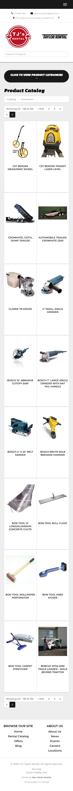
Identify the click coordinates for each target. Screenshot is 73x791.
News (55, 736)
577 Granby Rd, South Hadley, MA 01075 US (34, 18)
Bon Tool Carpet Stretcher (20, 667)
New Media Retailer (41, 777)
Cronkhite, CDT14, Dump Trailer (20, 239)
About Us (54, 731)
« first (41, 108)
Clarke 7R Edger (20, 308)
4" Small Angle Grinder (52, 310)
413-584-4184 (20, 13)
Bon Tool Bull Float (52, 523)
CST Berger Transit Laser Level (52, 168)
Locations (55, 750)
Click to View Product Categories (36, 75)
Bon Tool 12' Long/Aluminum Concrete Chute (20, 526)
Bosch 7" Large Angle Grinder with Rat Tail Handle (53, 383)
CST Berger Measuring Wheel (20, 168)
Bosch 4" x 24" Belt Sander (20, 453)
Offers (18, 741)
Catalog (11, 99)
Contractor (27, 99)
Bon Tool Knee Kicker (52, 596)
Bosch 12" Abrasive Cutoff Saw (20, 382)
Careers (55, 746)
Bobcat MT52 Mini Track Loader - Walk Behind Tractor (52, 669)
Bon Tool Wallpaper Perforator (20, 596)
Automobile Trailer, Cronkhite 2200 (52, 239)
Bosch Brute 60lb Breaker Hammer (52, 453)
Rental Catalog (18, 736)
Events (55, 741)
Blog (18, 746)
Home (18, 731)
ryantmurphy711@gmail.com (46, 13)
